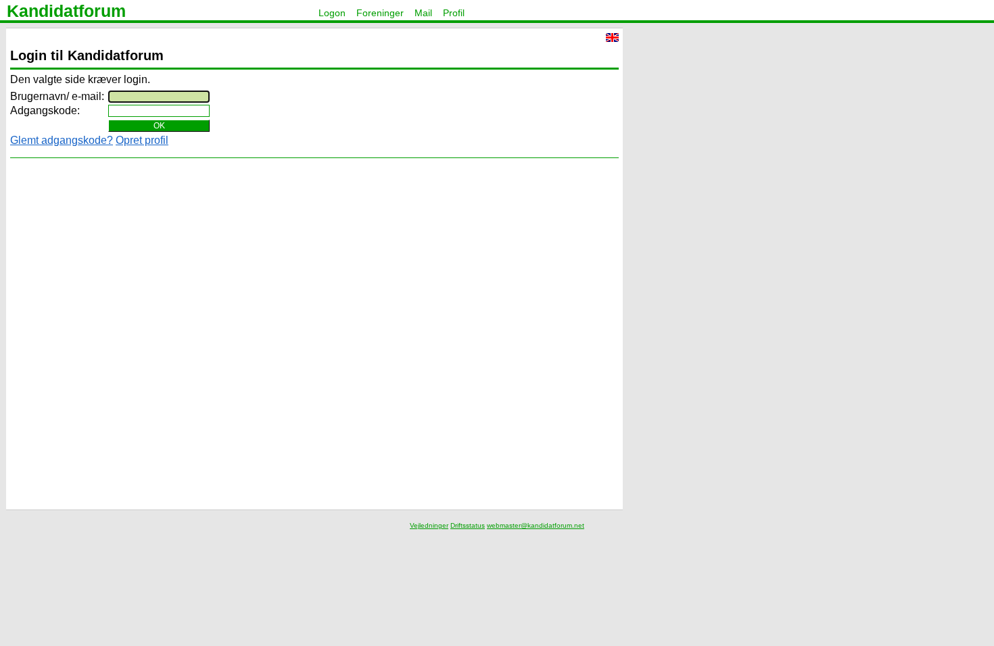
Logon (332, 12)
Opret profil (142, 140)
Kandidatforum (66, 10)
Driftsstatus (467, 525)
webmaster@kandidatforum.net (535, 525)
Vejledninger (429, 525)
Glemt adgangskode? (61, 140)
